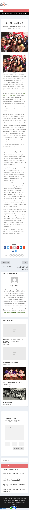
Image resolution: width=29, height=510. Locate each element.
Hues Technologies (20, 500)
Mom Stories (5, 13)
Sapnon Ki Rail (7, 402)
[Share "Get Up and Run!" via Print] (16, 250)
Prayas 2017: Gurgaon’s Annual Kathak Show (12, 383)
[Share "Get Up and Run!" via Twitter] (8, 247)
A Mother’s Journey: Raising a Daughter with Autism (14, 485)
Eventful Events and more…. (11, 469)
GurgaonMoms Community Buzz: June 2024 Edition (14, 490)
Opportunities (10, 502)
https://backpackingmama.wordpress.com (14, 312)
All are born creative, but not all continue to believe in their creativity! (13, 341)
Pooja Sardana (13, 26)
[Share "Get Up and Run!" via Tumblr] (14, 247)
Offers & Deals (18, 13)
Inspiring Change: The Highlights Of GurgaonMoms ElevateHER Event (13, 479)
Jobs (11, 13)
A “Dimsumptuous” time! (10, 362)
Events (9, 28)
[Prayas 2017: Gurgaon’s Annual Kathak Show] (14, 373)
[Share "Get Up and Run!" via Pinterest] (17, 247)
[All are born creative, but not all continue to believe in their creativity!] (14, 330)
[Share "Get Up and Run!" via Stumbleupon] (24, 247)
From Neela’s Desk (20, 502)
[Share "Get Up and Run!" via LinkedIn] (21, 247)
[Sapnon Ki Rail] (14, 394)
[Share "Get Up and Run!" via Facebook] (4, 247)
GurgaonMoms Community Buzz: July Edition (13, 474)
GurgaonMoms (12, 498)
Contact (25, 13)
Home (4, 502)
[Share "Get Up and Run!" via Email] (13, 250)
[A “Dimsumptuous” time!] (14, 353)
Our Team (14, 504)
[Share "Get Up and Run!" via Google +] (11, 247)
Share (17, 507)
